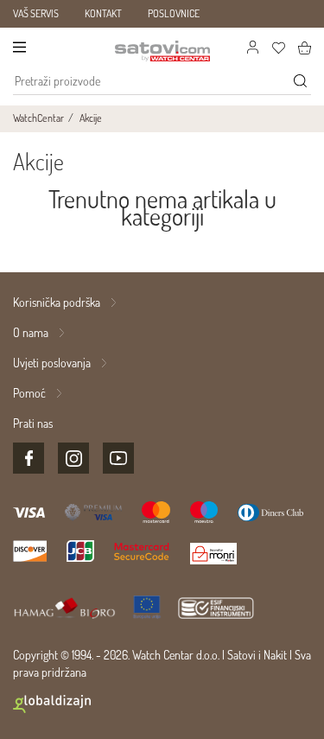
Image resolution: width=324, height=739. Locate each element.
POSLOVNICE (174, 13)
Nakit (275, 654)
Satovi (241, 654)
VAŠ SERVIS (36, 13)
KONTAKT (103, 13)
